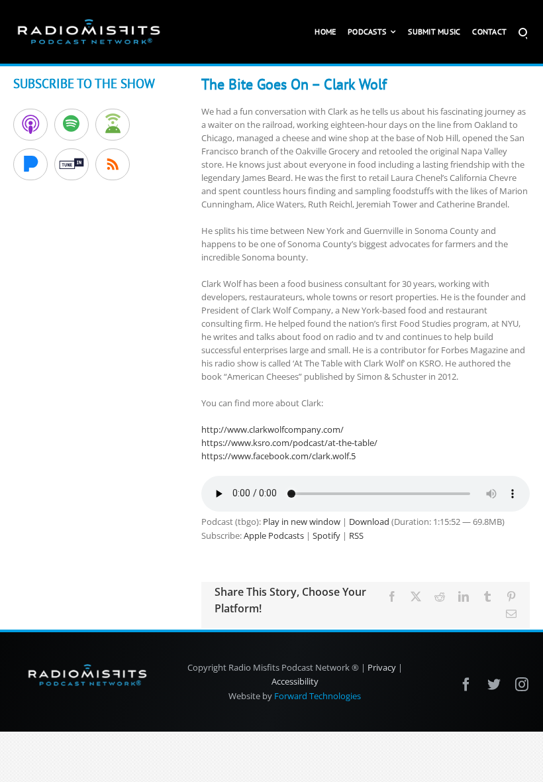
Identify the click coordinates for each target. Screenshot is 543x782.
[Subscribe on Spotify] (71, 124)
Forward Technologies (317, 696)
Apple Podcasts (274, 535)
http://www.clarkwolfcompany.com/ (272, 429)
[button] (522, 32)
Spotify (326, 535)
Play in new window (301, 522)
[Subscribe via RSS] (112, 164)
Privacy (382, 667)
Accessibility (295, 681)
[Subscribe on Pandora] (30, 164)
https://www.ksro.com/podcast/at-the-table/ (289, 443)
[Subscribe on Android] (112, 124)
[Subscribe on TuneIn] (71, 164)
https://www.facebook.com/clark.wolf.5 (278, 456)
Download (369, 522)
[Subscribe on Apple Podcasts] (30, 124)
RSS (356, 535)
